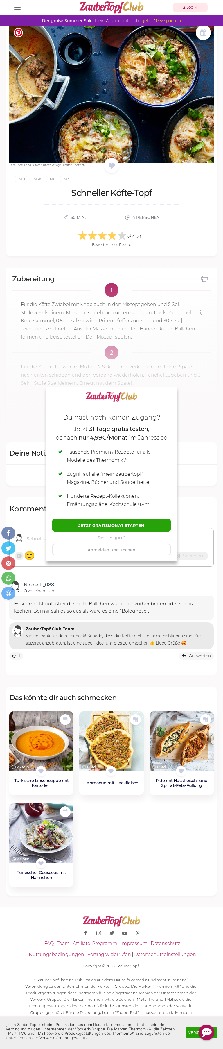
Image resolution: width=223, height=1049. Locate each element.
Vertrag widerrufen (109, 954)
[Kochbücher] (111, 166)
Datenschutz (165, 943)
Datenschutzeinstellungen (165, 954)
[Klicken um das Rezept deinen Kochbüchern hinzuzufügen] (41, 771)
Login (191, 8)
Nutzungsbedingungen (56, 954)
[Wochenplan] (203, 33)
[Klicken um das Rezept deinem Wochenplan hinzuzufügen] (65, 719)
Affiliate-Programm (95, 943)
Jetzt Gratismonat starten (111, 525)
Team (63, 943)
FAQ (49, 943)
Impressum (134, 943)
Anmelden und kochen (112, 549)
